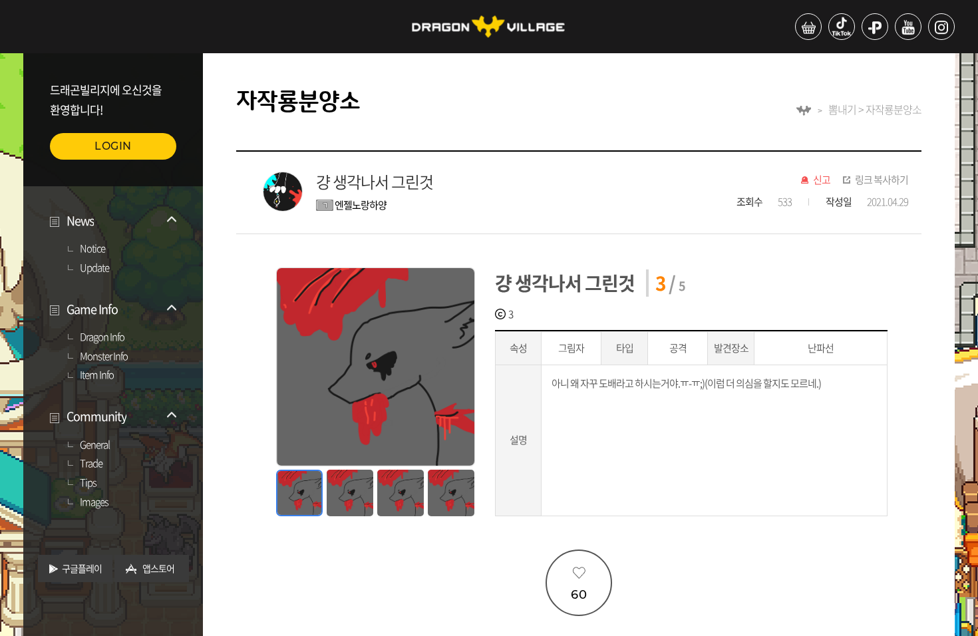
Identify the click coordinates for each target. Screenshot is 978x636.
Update (94, 268)
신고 (821, 180)
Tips (88, 483)
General (95, 445)
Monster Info (104, 356)
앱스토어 (158, 568)
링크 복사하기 (881, 180)
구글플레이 (82, 568)
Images (94, 502)
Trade (91, 463)
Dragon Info (102, 337)
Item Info (97, 375)
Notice (92, 248)
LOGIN (113, 146)
